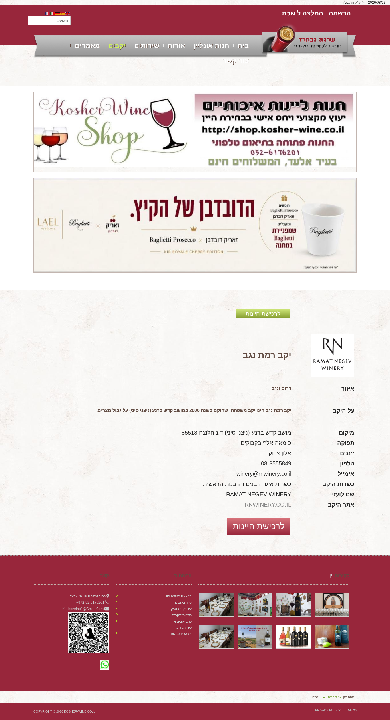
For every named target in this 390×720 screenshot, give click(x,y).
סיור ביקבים (183, 603)
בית (243, 45)
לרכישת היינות (263, 314)
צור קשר (235, 60)
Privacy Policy (328, 710)
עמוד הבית (334, 697)
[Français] (47, 13)
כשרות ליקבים (182, 615)
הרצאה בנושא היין (178, 596)
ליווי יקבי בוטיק (181, 609)
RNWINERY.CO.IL (268, 504)
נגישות (352, 710)
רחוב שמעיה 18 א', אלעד (88, 596)
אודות (176, 45)
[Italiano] (52, 13)
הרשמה (340, 13)
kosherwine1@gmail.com (83, 609)
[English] (68, 13)
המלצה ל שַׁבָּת (302, 13)
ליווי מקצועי (184, 628)
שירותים (146, 45)
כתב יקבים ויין (182, 621)
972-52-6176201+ (90, 603)
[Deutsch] (57, 13)
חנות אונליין (211, 45)
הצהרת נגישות (181, 634)
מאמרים (87, 45)
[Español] (62, 13)
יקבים (117, 45)
